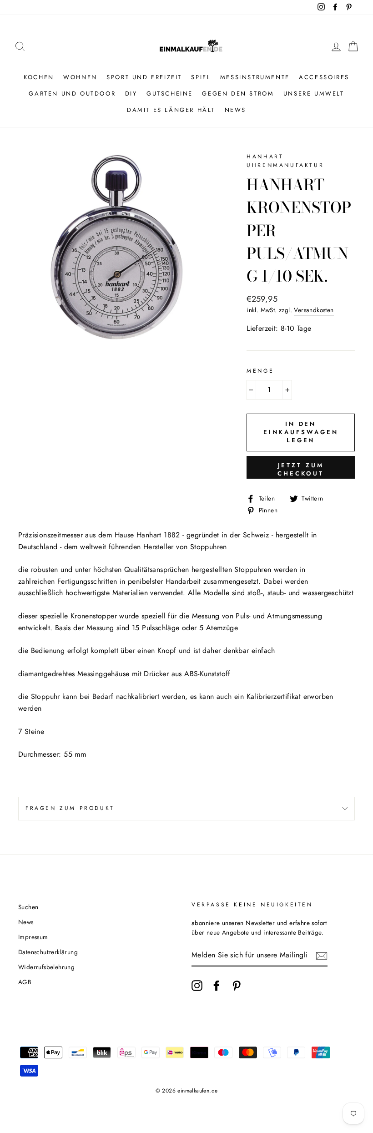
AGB (24, 981)
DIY (131, 93)
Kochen (39, 77)
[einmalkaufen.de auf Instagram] (197, 985)
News (235, 110)
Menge (260, 371)
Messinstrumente (255, 77)
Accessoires (324, 77)
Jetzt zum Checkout (300, 469)
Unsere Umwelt (313, 93)
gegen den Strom (238, 93)
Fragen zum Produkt (70, 808)
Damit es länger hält (171, 110)
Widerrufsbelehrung (46, 966)
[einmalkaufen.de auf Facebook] (216, 985)
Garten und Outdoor (72, 93)
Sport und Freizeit (144, 77)
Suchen (28, 906)
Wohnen (80, 77)
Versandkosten (313, 309)
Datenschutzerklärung (48, 951)
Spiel (201, 77)
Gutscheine (169, 93)
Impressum (33, 936)
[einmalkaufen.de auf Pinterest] (236, 985)
